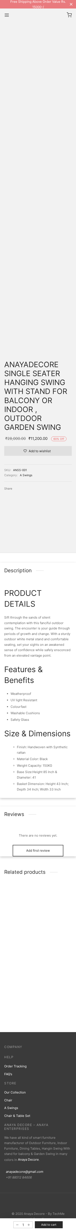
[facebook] (33, 1203)
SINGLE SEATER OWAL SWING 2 (16, 923)
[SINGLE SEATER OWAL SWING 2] (19, 900)
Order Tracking (15, 1066)
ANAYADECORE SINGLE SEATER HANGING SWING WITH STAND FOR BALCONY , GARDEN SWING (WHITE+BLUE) (19, 992)
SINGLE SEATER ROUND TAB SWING (56, 982)
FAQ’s (8, 1074)
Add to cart (48, 1224)
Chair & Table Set (17, 1116)
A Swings (26, 475)
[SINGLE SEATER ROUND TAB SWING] (56, 960)
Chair (8, 1100)
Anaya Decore (28, 1159)
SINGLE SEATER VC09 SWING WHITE (56, 923)
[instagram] (42, 1203)
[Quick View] (27, 907)
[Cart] (69, 14)
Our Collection (15, 1092)
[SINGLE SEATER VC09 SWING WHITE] (56, 900)
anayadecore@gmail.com (23, 1172)
